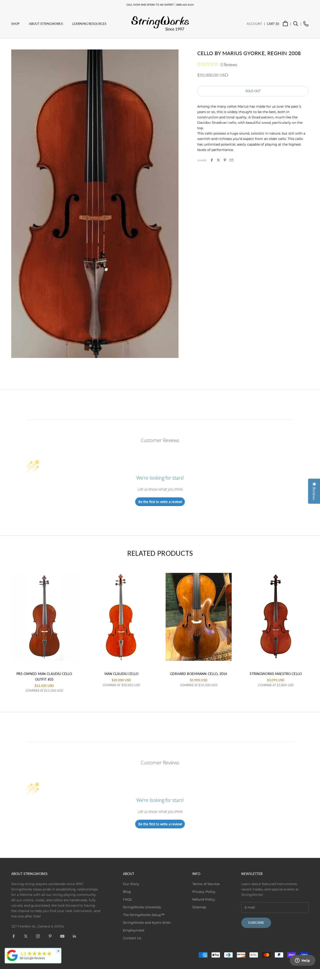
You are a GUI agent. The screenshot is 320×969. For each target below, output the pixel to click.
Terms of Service (206, 884)
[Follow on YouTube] (62, 936)
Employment (134, 930)
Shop (15, 24)
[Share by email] (231, 160)
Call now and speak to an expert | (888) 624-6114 (160, 4)
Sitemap (199, 907)
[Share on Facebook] (212, 160)
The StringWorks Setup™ (143, 915)
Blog (127, 892)
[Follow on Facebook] (13, 936)
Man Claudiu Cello (121, 674)
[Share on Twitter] (218, 160)
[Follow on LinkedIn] (74, 936)
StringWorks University (142, 907)
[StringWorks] (12, 955)
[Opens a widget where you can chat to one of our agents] (302, 961)
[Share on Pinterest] (225, 160)
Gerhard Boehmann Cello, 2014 (198, 674)
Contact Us (132, 938)
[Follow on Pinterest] (50, 936)
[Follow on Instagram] (38, 936)
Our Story (131, 884)
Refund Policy (203, 899)
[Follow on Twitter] (25, 936)
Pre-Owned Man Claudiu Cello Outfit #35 (44, 676)
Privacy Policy (204, 892)
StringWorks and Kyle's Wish (147, 922)
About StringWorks (46, 24)
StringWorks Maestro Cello (276, 674)
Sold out (253, 91)
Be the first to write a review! (160, 502)
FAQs (127, 899)
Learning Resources (89, 24)
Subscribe (256, 922)
